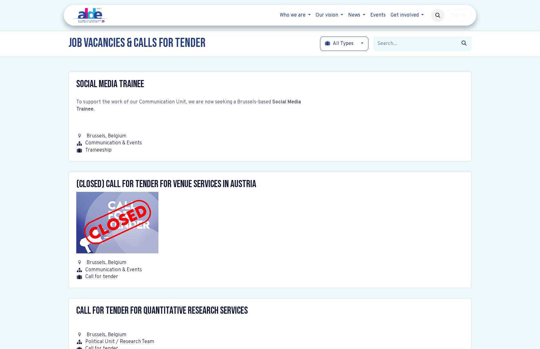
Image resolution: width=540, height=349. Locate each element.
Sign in (458, 15)
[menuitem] (295, 15)
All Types (343, 44)
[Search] (464, 44)
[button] (437, 15)
